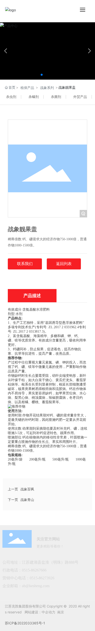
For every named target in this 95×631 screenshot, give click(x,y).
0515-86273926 (42, 578)
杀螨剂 (33, 97)
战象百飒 (27, 489)
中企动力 (48, 612)
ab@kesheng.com (35, 586)
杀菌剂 (56, 97)
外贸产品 (80, 97)
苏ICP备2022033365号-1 (25, 623)
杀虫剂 (11, 97)
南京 (60, 612)
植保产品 (27, 87)
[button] (42, 75)
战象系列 (47, 87)
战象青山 (27, 500)
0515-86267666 (35, 570)
